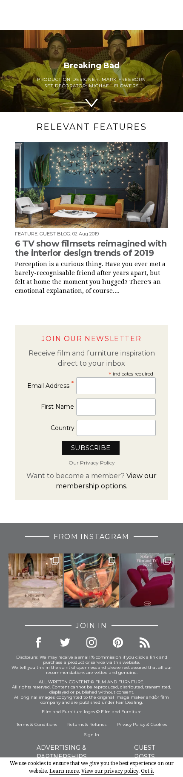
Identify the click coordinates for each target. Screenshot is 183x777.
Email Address (50, 385)
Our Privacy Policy (92, 462)
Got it (147, 771)
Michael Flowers (114, 86)
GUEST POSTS (144, 752)
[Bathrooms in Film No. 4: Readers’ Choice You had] (36, 580)
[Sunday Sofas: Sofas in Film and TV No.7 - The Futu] (147, 580)
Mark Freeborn (124, 79)
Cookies (159, 724)
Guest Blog (55, 234)
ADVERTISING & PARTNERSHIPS (62, 752)
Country (62, 428)
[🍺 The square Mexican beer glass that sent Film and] (91, 580)
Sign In (91, 734)
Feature (26, 234)
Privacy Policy (131, 724)
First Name (57, 406)
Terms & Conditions (37, 724)
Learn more (64, 771)
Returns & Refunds (86, 724)
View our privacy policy (109, 771)
